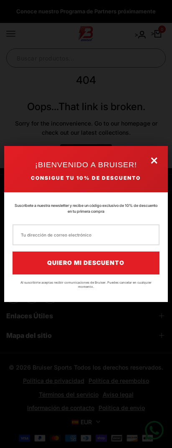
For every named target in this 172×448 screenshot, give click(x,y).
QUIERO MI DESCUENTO (85, 262)
